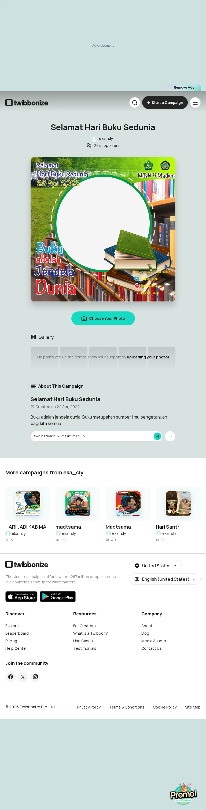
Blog (145, 633)
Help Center (16, 648)
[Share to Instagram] (35, 677)
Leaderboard (17, 633)
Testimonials (84, 648)
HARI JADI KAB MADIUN (27, 527)
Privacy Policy (89, 707)
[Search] (134, 102)
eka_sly (18, 533)
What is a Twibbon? (90, 633)
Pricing (11, 640)
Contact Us (151, 648)
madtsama (68, 527)
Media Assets (153, 640)
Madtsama (118, 527)
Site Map (193, 707)
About (146, 625)
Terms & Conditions (126, 707)
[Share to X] (23, 677)
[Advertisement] (103, 45)
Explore (12, 625)
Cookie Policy (164, 707)
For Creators (84, 625)
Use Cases (83, 640)
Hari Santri (168, 527)
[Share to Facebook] (10, 677)
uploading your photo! (148, 356)
